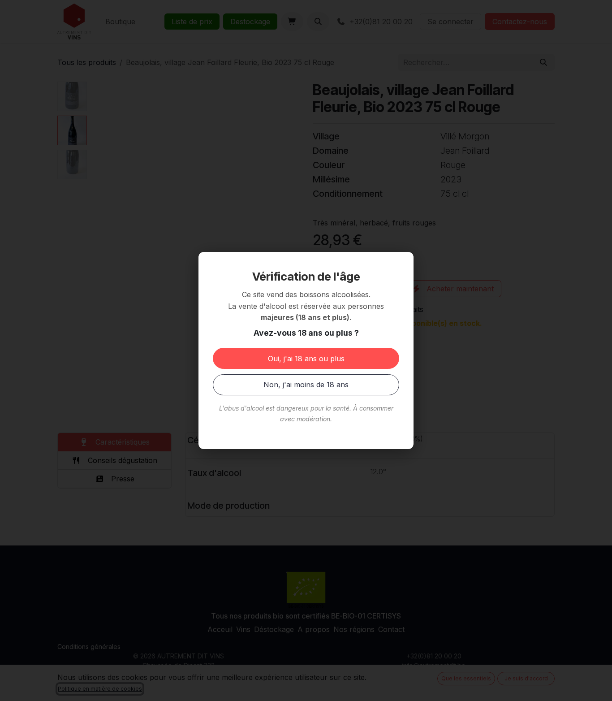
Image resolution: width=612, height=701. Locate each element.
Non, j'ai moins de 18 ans (306, 384)
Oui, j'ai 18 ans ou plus (306, 358)
